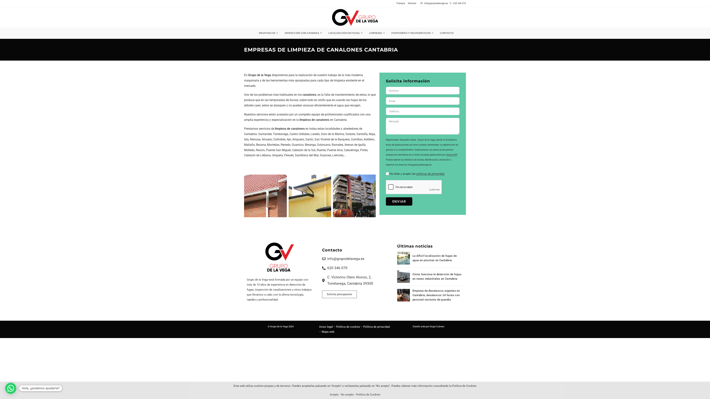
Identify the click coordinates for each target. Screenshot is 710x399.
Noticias (412, 3)
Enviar (399, 201)
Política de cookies (348, 326)
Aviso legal (326, 326)
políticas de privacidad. (430, 173)
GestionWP (451, 155)
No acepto (347, 394)
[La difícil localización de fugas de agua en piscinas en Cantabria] (403, 258)
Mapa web (328, 331)
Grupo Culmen (437, 326)
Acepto (334, 394)
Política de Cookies (368, 394)
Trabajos (400, 3)
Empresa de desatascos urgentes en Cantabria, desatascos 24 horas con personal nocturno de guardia (436, 295)
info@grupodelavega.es (436, 3)
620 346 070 (459, 3)
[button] (10, 388)
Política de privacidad (376, 326)
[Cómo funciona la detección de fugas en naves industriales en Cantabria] (403, 276)
